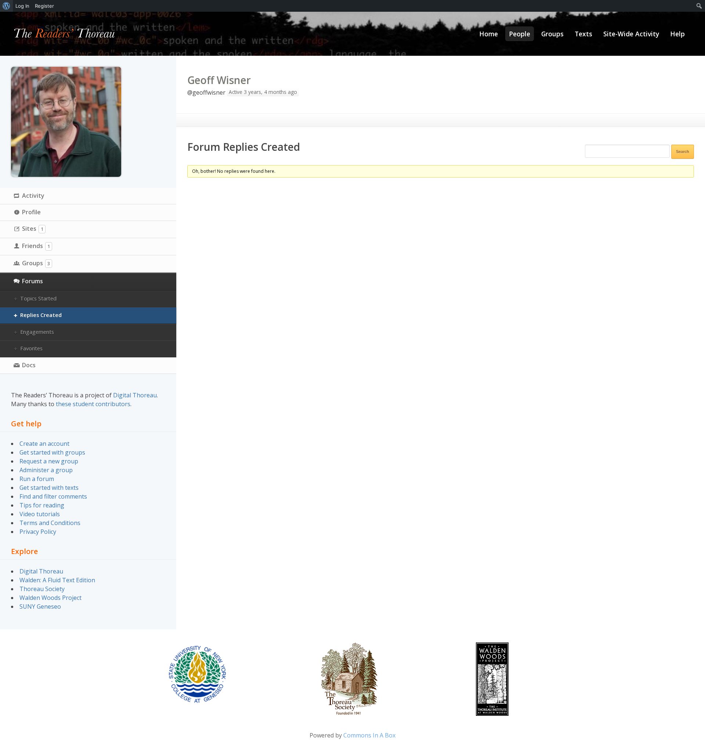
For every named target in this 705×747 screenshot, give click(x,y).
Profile (31, 212)
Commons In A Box (369, 735)
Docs (29, 365)
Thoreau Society (42, 589)
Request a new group (48, 461)
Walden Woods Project (50, 598)
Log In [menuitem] (22, 6)
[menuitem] (6, 6)
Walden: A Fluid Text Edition (57, 580)
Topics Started (38, 298)
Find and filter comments (53, 496)
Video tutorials (39, 514)
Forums (32, 281)
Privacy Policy (37, 532)
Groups (36, 263)
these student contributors (93, 404)
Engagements (37, 331)
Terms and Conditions (49, 523)
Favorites (31, 348)
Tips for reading (41, 505)
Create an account (44, 444)
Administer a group (46, 470)
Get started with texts (49, 488)
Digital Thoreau (135, 395)
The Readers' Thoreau (64, 34)
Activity (33, 196)
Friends (36, 246)
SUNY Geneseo (40, 606)
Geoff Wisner (219, 80)
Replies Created (41, 314)
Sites (32, 229)
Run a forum (36, 479)
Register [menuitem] (44, 6)
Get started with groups (52, 452)
